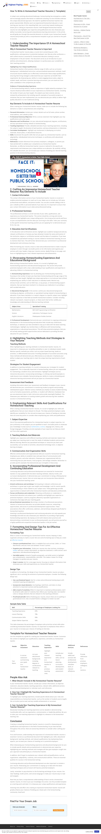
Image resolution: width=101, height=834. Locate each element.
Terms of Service (30, 826)
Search (88, 11)
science (42, 427)
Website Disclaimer (41, 826)
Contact (50, 826)
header (15, 550)
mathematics (35, 427)
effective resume (17, 540)
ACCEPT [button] (96, 831)
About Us (12, 826)
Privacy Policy (20, 826)
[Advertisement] (82, 85)
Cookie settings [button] (89, 831)
